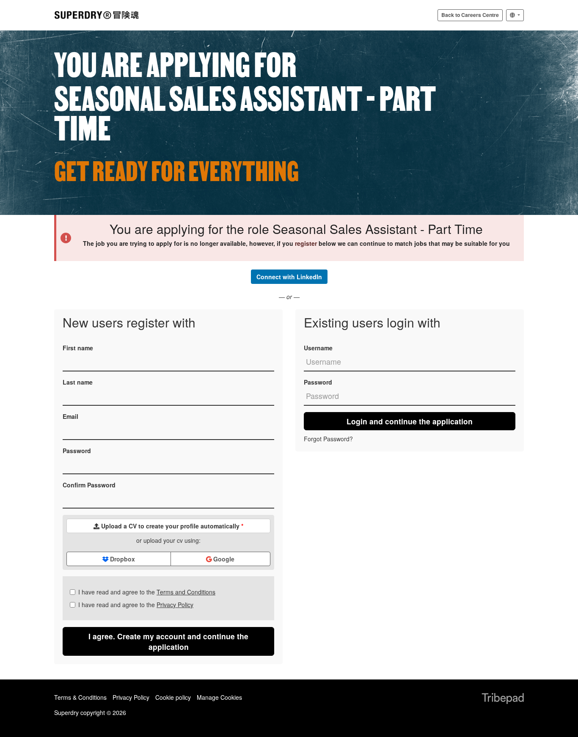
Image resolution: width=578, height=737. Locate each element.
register (306, 243)
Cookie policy (173, 697)
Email (70, 416)
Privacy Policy (175, 604)
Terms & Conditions (80, 697)
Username (318, 348)
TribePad (503, 699)
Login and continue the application (410, 421)
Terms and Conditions (186, 592)
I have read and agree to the (146, 592)
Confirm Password (89, 485)
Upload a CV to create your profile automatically (171, 526)
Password (77, 450)
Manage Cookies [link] (219, 697)
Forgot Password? (328, 438)
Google (223, 559)
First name (78, 348)
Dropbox (121, 559)
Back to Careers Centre (470, 15)
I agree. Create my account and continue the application (168, 641)
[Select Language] (515, 15)
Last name (78, 382)
